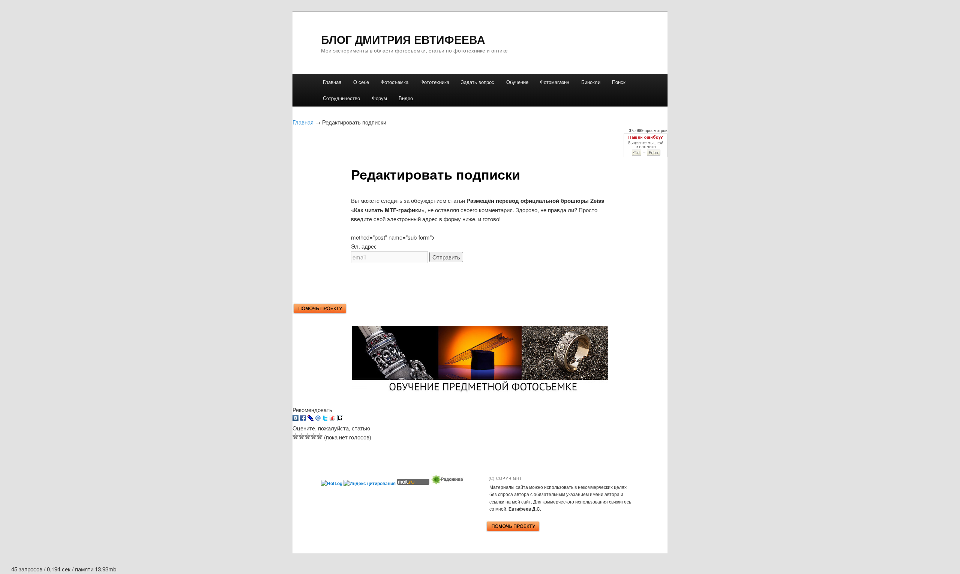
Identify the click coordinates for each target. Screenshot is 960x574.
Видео (406, 98)
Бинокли (590, 81)
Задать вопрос (477, 81)
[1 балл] (295, 436)
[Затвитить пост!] (325, 419)
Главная (332, 81)
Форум (379, 98)
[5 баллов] (319, 436)
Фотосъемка (394, 81)
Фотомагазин (554, 81)
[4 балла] (313, 436)
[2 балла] (301, 436)
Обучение (517, 81)
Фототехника (434, 81)
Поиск (619, 81)
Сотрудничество (341, 98)
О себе (361, 81)
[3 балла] (307, 436)
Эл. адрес (364, 246)
